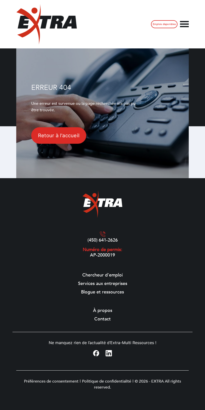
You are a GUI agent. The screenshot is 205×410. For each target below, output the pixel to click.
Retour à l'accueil (59, 135)
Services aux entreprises (102, 283)
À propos (102, 310)
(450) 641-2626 (103, 240)
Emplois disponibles (164, 24)
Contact (102, 319)
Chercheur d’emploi (102, 275)
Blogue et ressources (102, 292)
